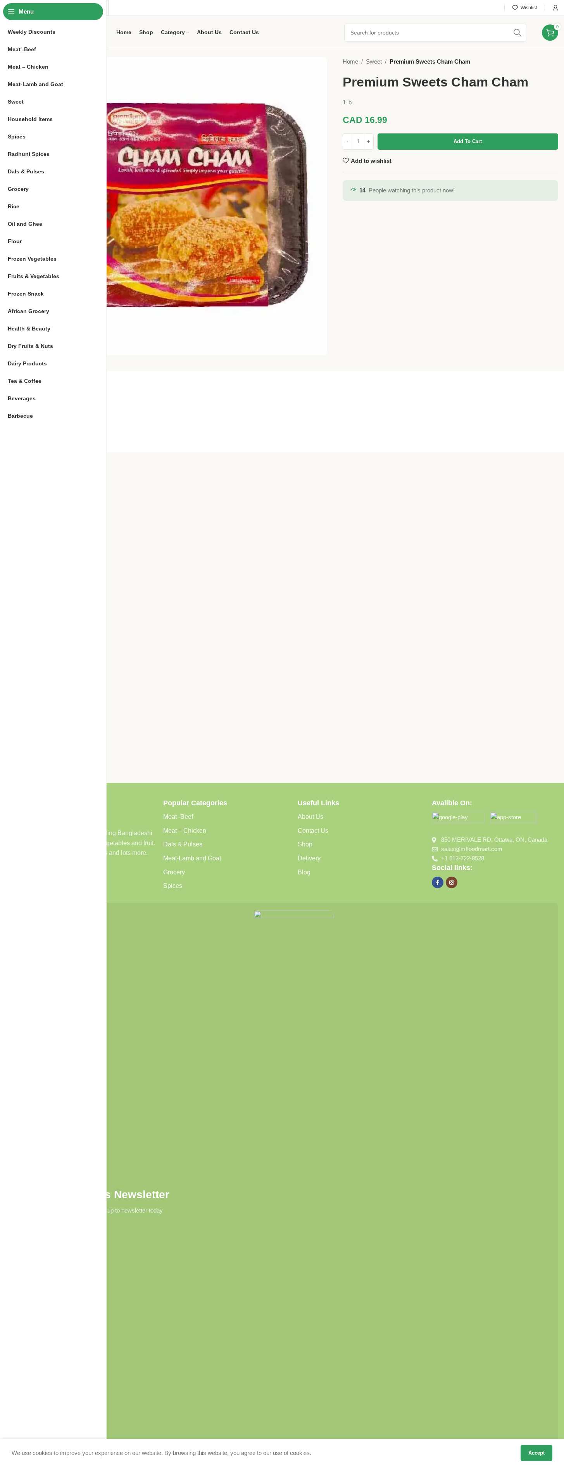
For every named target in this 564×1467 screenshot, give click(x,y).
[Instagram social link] (451, 882)
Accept (536, 1453)
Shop (305, 844)
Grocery (174, 872)
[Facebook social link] (437, 882)
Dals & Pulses (182, 844)
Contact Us (313, 830)
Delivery (309, 858)
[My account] (555, 8)
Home (350, 61)
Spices (172, 885)
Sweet (374, 61)
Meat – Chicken (184, 830)
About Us (310, 816)
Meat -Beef (178, 816)
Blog (304, 872)
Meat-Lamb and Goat (192, 858)
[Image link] (458, 819)
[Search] (517, 33)
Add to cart (468, 141)
